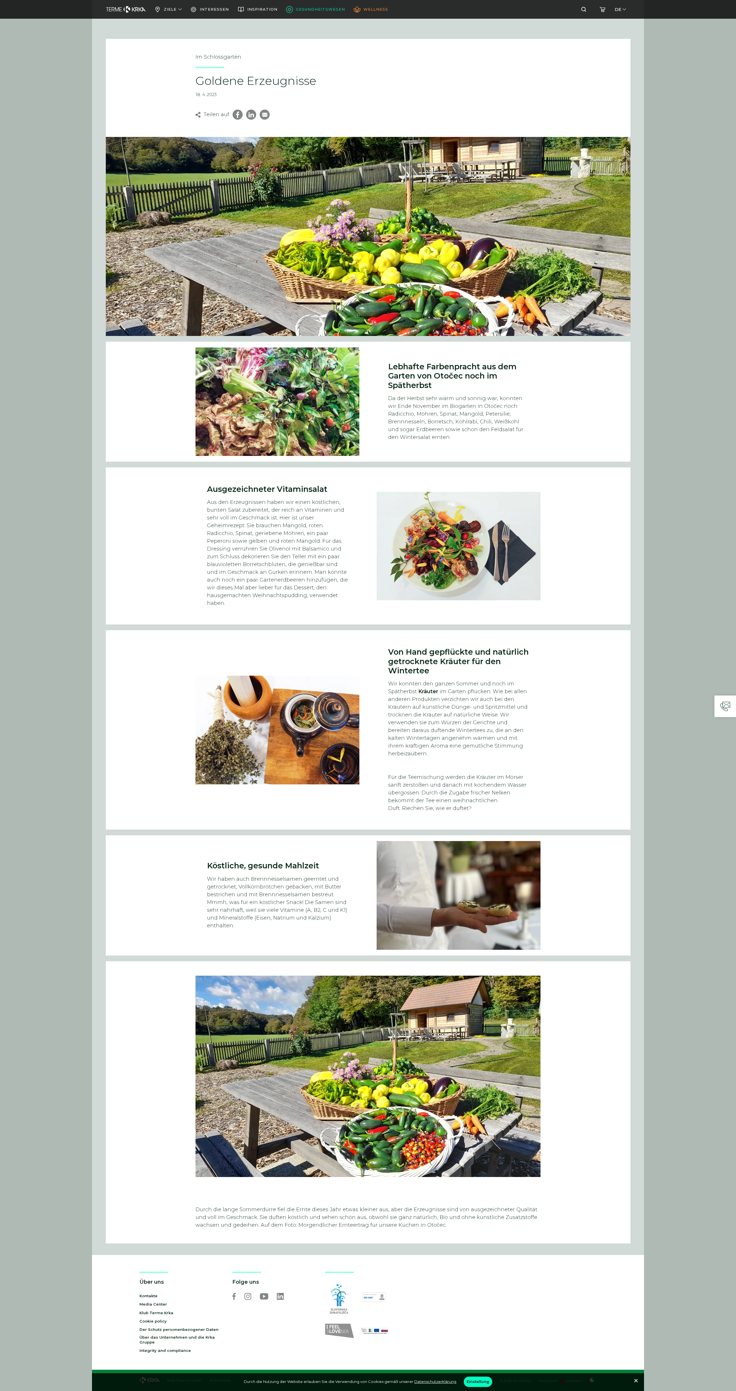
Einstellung (478, 1381)
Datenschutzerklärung (435, 1381)
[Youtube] (264, 1296)
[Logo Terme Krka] (126, 9)
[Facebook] (234, 1296)
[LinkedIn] (280, 1296)
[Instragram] (247, 1296)
